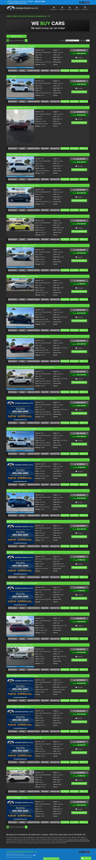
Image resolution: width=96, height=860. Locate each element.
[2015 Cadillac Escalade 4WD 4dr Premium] (20, 166)
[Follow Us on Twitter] (83, 2)
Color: (55, 59)
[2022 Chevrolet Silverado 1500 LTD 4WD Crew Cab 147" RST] (20, 379)
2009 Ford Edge (18, 768)
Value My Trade (55, 70)
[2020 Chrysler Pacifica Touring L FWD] (20, 626)
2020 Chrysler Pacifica (22, 614)
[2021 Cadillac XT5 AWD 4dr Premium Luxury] (20, 197)
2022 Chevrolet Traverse (24, 491)
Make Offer (45, 70)
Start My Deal (65, 70)
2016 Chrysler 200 (22, 583)
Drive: (55, 55)
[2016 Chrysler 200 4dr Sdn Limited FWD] (20, 595)
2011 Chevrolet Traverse (23, 460)
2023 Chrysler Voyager (19, 645)
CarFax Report (12, 70)
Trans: (55, 52)
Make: (37, 57)
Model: (37, 59)
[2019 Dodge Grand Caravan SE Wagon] (20, 688)
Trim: (36, 62)
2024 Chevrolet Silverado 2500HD (32, 398)
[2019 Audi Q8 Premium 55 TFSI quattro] (20, 58)
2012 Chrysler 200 (20, 552)
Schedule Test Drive (34, 70)
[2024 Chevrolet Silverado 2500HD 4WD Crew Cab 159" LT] (20, 441)
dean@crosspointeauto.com (17, 3)
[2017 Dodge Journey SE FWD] (20, 718)
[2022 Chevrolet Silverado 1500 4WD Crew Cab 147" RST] (20, 348)
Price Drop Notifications (79, 61)
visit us (21, 842)
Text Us (84, 70)
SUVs (59, 837)
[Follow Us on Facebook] (80, 2)
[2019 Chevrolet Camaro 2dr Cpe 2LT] (20, 224)
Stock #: (37, 50)
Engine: (55, 50)
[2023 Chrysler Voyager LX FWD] (20, 657)
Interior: (55, 64)
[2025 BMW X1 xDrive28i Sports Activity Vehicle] (20, 88)
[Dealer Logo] (22, 8)
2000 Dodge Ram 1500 (24, 737)
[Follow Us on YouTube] (86, 2)
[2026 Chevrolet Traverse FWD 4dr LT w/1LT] (20, 533)
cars (52, 837)
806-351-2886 (40, 1)
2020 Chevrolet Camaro (21, 245)
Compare (80, 57)
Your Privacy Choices (30, 855)
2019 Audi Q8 (21, 46)
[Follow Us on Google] (88, 2)
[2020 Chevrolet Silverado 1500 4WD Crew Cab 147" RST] (20, 317)
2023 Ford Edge (17, 797)
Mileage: (37, 64)
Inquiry (22, 70)
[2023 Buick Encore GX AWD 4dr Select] (20, 127)
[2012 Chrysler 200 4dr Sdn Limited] (20, 564)
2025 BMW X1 (23, 77)
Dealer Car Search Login (10, 855)
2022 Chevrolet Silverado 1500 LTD (30, 367)
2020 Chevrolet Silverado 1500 (28, 306)
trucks (56, 837)
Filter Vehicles (17, 36)
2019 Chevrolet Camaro (21, 216)
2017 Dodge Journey (18, 707)
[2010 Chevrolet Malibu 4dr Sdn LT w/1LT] (20, 284)
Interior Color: (57, 62)
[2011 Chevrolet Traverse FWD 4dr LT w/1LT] (20, 472)
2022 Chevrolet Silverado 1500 (28, 336)
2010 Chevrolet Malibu (22, 276)
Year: (36, 55)
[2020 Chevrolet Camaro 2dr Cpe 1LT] (20, 257)
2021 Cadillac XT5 (23, 185)
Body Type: (56, 57)
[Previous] (7, 40)
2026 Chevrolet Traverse (24, 521)
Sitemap (23, 855)
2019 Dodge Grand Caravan (22, 676)
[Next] (26, 40)
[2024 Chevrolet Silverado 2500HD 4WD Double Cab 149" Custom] (20, 410)
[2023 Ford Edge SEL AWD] (20, 809)
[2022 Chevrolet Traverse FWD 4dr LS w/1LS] (20, 502)
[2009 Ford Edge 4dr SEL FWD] (20, 776)
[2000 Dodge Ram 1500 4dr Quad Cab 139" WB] (20, 749)
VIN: (36, 52)
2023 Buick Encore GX (22, 108)
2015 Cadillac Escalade (23, 155)
